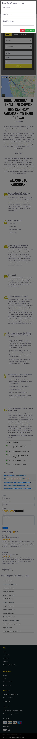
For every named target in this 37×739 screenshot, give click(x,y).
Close (22, 30)
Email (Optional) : (9, 21)
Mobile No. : (7, 14)
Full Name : (6, 7)
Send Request (30, 30)
